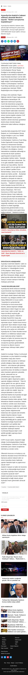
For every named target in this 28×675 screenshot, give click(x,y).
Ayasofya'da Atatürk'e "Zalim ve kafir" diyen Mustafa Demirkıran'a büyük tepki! (13, 253)
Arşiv (11, 648)
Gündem (9, 6)
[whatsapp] (8, 41)
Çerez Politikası (19, 662)
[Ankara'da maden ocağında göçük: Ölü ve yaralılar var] (14, 569)
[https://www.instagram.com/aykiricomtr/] (8, 657)
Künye (8, 662)
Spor (16, 644)
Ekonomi (17, 637)
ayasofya (20, 65)
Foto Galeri (3, 646)
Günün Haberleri (14, 646)
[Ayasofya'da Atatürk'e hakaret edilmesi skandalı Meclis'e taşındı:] (14, 52)
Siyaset (4, 644)
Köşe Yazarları (4, 648)
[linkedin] (15, 41)
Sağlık (16, 642)
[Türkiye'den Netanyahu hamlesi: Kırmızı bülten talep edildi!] (14, 591)
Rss (5, 662)
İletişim (12, 662)
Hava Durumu (4, 651)
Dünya (3, 637)
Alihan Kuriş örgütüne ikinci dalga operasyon (14, 536)
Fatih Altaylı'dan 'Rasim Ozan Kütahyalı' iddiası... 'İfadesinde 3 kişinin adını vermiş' (13, 558)
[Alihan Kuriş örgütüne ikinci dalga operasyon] (14, 526)
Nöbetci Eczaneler (5, 653)
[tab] (5, 493)
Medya (3, 642)
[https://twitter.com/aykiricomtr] (5, 657)
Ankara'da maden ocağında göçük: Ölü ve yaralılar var (11, 579)
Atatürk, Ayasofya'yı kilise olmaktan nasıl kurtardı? (13, 231)
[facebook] (2, 41)
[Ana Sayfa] (1, 6)
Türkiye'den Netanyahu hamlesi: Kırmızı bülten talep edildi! (13, 601)
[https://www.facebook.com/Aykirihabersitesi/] (2, 657)
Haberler (5, 6)
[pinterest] (18, 41)
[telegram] (11, 41)
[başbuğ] (11, 657)
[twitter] (5, 41)
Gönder (5, 509)
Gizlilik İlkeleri (13, 665)
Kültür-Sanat (18, 639)
